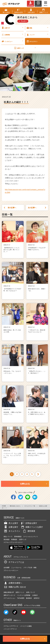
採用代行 (37, 598)
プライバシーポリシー (11, 570)
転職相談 (14, 539)
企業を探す (13, 527)
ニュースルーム (16, 567)
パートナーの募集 (26, 626)
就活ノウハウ (8, 536)
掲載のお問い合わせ (17, 587)
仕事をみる (25, 484)
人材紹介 (35, 595)
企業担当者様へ (15, 583)
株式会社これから (15, 506)
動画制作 (29, 598)
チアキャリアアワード (11, 626)
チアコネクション (9, 598)
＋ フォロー (23, 21)
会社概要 (6, 567)
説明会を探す (31, 523)
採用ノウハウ (30, 592)
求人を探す (13, 523)
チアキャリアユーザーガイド (13, 542)
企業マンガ (26, 48)
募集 (38, 28)
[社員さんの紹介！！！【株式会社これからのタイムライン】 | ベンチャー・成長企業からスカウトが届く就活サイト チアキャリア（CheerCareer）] (11, 3)
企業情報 (13, 34)
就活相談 (6, 539)
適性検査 (31, 531)
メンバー (38, 34)
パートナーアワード (10, 629)
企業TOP (13, 28)
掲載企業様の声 (9, 592)
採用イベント (20, 592)
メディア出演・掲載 (29, 567)
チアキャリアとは (16, 562)
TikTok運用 (20, 598)
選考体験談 (17, 536)
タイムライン (33, 41)
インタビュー (13, 41)
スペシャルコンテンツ (30, 536)
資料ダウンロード (9, 595)
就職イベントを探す (34, 527)
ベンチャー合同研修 (23, 595)
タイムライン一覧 (29, 506)
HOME (4, 506)
